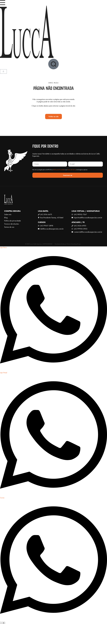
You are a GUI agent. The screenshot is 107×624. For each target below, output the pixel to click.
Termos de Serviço (71, 169)
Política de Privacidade (59, 169)
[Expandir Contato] (1, 623)
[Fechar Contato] (3, 623)
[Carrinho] (3, 71)
